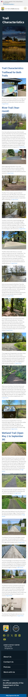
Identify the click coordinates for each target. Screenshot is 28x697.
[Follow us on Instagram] (8, 635)
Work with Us (9, 672)
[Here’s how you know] (14, 3)
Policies (7, 667)
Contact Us (8, 662)
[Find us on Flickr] (20, 635)
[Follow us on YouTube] (5, 639)
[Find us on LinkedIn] (16, 635)
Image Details (5, 103)
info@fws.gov (8, 648)
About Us (7, 656)
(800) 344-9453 (8, 646)
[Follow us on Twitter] (12, 635)
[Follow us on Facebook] (4, 635)
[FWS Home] (2, 9)
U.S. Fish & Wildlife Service (12, 9)
